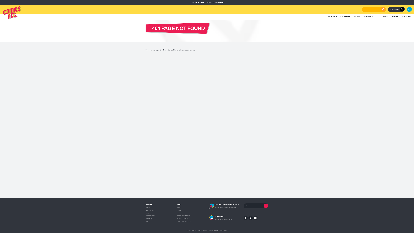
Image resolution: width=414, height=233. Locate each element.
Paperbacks (150, 210)
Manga (148, 213)
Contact (180, 210)
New (147, 221)
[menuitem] (332, 17)
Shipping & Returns (183, 215)
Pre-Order (149, 218)
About (179, 207)
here (178, 50)
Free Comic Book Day (184, 221)
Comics (148, 207)
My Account (394, 9)
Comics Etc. (194, 230)
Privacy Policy (223, 230)
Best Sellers (150, 215)
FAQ (178, 213)
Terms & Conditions (183, 218)
